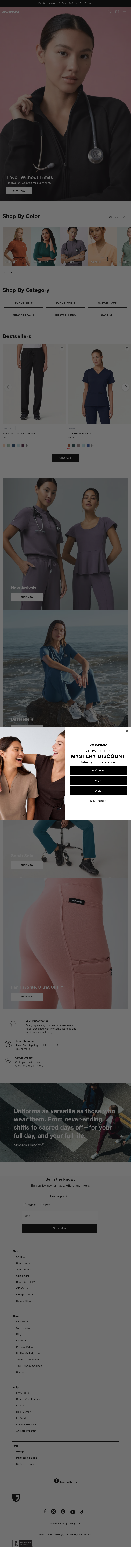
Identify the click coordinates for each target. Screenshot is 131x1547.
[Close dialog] (127, 731)
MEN (98, 780)
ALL (98, 790)
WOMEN (98, 770)
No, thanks (98, 800)
